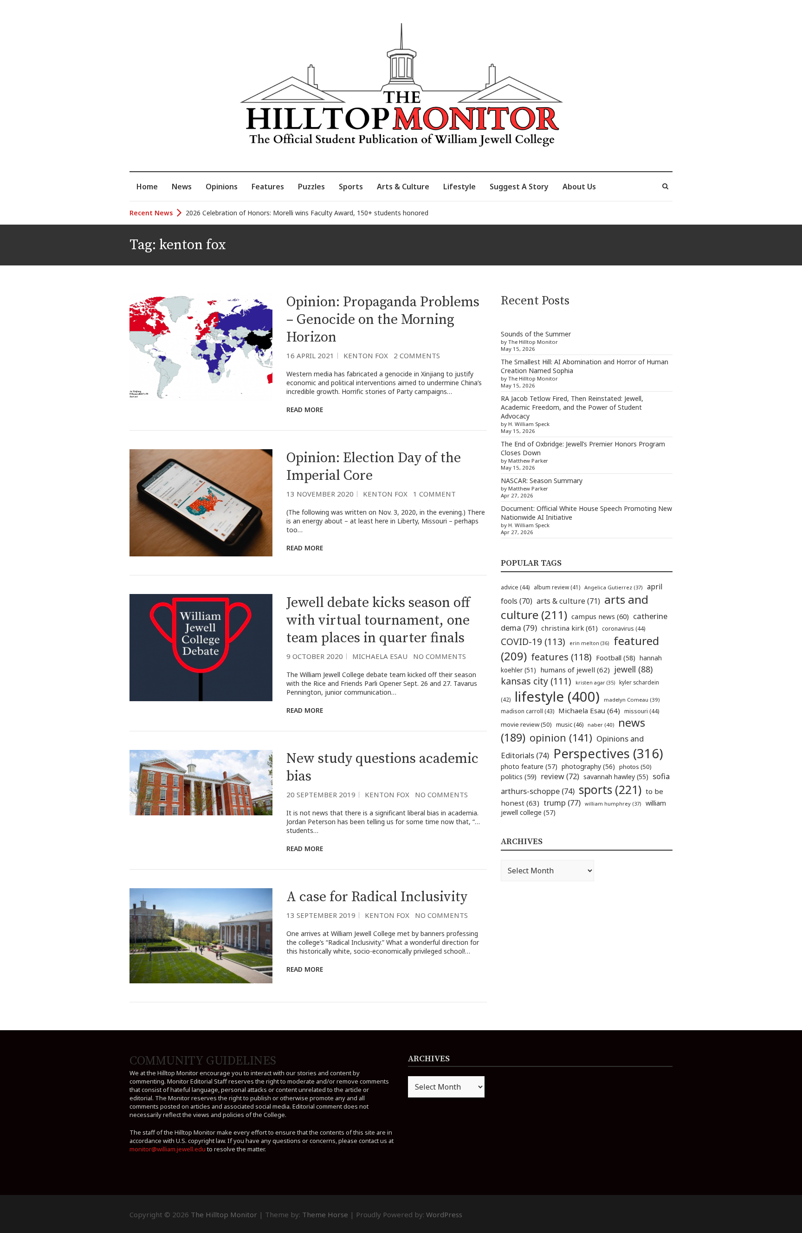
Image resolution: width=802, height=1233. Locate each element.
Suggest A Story (519, 186)
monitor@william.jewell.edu (167, 1149)
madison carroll (527, 711)
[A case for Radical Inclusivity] (200, 935)
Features (268, 186)
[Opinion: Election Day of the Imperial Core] (200, 502)
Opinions (222, 186)
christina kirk (569, 628)
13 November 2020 (320, 493)
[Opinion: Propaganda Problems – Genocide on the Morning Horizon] (200, 346)
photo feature (529, 766)
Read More (304, 409)
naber (601, 724)
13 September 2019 (321, 915)
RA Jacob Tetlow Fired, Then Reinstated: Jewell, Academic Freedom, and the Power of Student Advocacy (572, 407)
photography (588, 766)
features (561, 657)
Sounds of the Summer (536, 333)
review (560, 776)
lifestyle (557, 696)
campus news (600, 616)
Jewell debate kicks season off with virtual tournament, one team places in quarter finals (378, 620)
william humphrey (613, 803)
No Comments (439, 656)
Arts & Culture (403, 186)
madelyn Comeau (632, 699)
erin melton (589, 642)
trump (562, 802)
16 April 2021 (310, 355)
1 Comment (434, 493)
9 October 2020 (314, 656)
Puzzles (311, 186)
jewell (633, 669)
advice (515, 587)
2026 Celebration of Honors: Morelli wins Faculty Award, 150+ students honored (307, 211)
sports (610, 789)
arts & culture (568, 601)
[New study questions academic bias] (200, 782)
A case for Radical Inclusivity (376, 897)
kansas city (536, 681)
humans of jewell (575, 669)
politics (519, 776)
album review (557, 587)
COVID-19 (533, 641)
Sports (351, 186)
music (569, 724)
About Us (579, 186)
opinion (561, 737)
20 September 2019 (321, 794)
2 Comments (417, 355)
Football (615, 657)
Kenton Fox (365, 355)
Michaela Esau (379, 656)
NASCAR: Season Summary (541, 480)
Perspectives (608, 753)
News (182, 186)
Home (147, 186)
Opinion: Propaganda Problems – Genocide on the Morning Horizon (382, 319)
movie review (526, 724)
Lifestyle (459, 186)
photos (635, 766)
